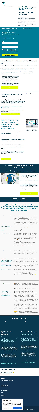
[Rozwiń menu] (37, 2)
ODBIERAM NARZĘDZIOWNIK (10, 55)
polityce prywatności (8, 405)
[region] (12, 404)
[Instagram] (2, 386)
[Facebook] (4, 386)
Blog (2, 392)
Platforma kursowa (5, 393)
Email (3, 41)
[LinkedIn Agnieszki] (7, 386)
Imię (2, 45)
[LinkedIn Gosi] (5, 386)
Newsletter (3, 395)
